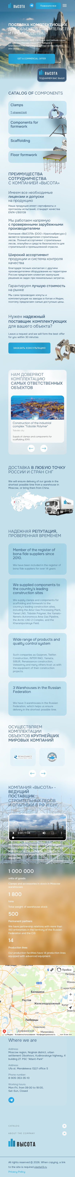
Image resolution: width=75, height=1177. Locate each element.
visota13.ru (40, 1167)
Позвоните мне (48, 5)
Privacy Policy (16, 1171)
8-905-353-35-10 (18, 1078)
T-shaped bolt (19, 112)
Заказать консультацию (29, 348)
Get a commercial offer (31, 58)
